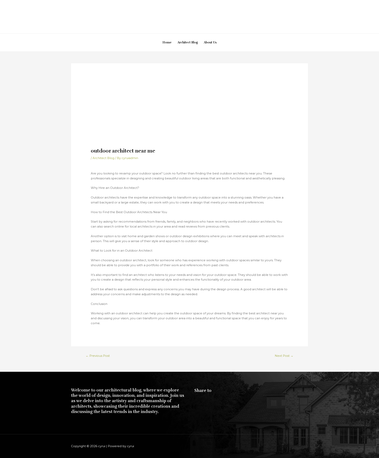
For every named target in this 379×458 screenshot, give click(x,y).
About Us (210, 42)
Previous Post (98, 356)
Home (167, 42)
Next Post (284, 356)
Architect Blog (187, 42)
